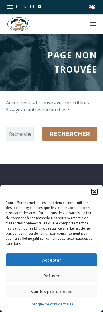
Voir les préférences (51, 291)
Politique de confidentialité (51, 304)
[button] (94, 192)
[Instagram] (32, 7)
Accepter (51, 260)
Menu (10, 7)
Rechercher (69, 134)
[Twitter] (24, 7)
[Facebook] (16, 7)
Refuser (51, 275)
